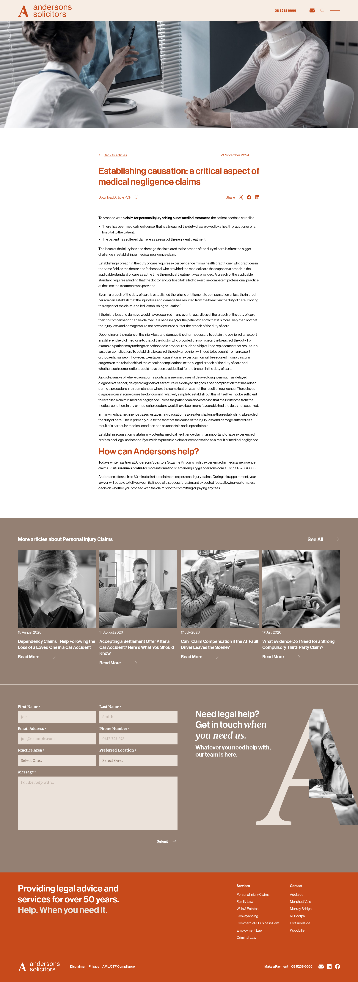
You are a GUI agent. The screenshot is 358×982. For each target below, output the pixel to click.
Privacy (94, 966)
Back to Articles (115, 155)
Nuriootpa (297, 916)
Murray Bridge (301, 908)
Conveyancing (247, 916)
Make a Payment (276, 966)
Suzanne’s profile (129, 468)
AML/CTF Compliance (118, 966)
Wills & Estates (247, 908)
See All (315, 539)
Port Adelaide (300, 923)
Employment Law (250, 930)
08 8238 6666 (285, 10)
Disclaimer (78, 966)
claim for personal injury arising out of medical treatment (167, 218)
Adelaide (296, 894)
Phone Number (114, 728)
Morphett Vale (300, 901)
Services (243, 885)
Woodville (297, 930)
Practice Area (31, 750)
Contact (296, 885)
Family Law (245, 901)
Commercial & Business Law (258, 923)
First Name (29, 706)
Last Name (110, 706)
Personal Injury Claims (253, 894)
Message (27, 772)
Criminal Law (246, 937)
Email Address (32, 728)
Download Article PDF (114, 197)
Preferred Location (117, 750)
